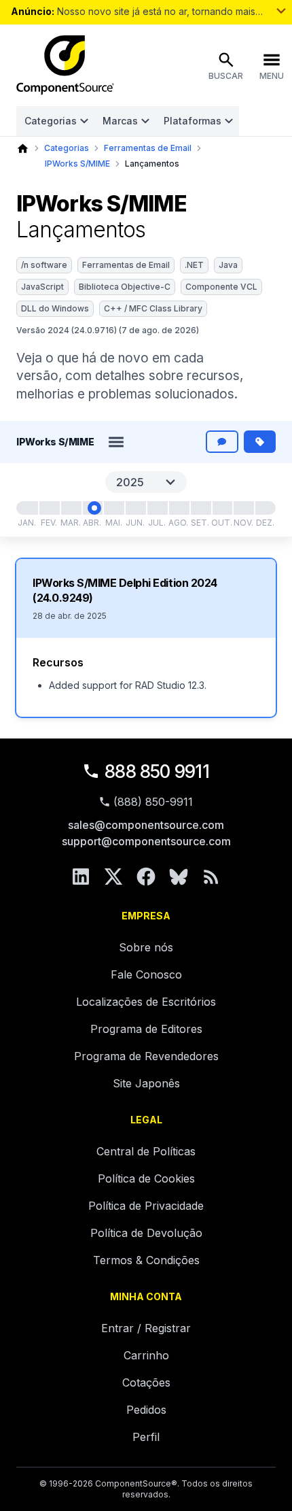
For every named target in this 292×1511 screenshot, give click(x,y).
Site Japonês (146, 1083)
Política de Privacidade (146, 1205)
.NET (194, 265)
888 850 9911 (157, 771)
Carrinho (146, 1355)
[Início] (22, 148)
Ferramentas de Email (147, 148)
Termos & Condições (146, 1260)
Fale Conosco (146, 974)
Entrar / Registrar (146, 1328)
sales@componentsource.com (146, 825)
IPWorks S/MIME (77, 163)
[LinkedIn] (81, 876)
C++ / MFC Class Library (153, 308)
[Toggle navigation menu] (116, 442)
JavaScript (42, 287)
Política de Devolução (146, 1233)
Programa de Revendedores (146, 1056)
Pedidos (146, 1409)
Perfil (146, 1437)
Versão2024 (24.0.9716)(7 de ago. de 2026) (107, 330)
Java (228, 265)
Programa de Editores (146, 1029)
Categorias (50, 120)
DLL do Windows (55, 308)
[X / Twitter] (113, 876)
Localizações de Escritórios (146, 1001)
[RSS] (211, 876)
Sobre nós (146, 947)
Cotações (146, 1382)
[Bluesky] (178, 876)
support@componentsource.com (146, 841)
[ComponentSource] (65, 65)
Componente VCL (221, 287)
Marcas (120, 120)
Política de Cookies (146, 1178)
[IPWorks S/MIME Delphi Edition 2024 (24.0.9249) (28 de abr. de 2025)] (94, 508)
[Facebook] (146, 876)
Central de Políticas (146, 1151)
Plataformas (192, 120)
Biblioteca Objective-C (124, 287)
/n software (44, 265)
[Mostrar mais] (281, 10)
